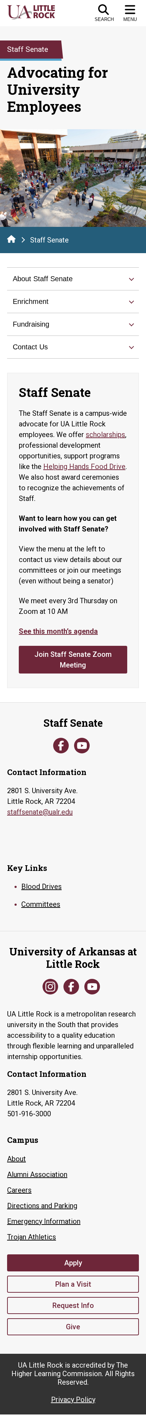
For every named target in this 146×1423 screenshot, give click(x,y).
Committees (40, 904)
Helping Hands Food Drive (84, 466)
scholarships (105, 434)
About (16, 1159)
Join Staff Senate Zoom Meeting (73, 659)
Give (73, 1327)
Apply (73, 1263)
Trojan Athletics (31, 1237)
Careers (19, 1190)
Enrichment (31, 301)
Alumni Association (37, 1174)
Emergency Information (43, 1221)
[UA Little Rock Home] (11, 239)
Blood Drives (41, 886)
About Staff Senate (43, 279)
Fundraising (31, 324)
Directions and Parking (42, 1205)
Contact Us (30, 347)
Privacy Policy (73, 1399)
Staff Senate (49, 240)
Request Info (73, 1305)
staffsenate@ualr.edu (40, 812)
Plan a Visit (73, 1284)
